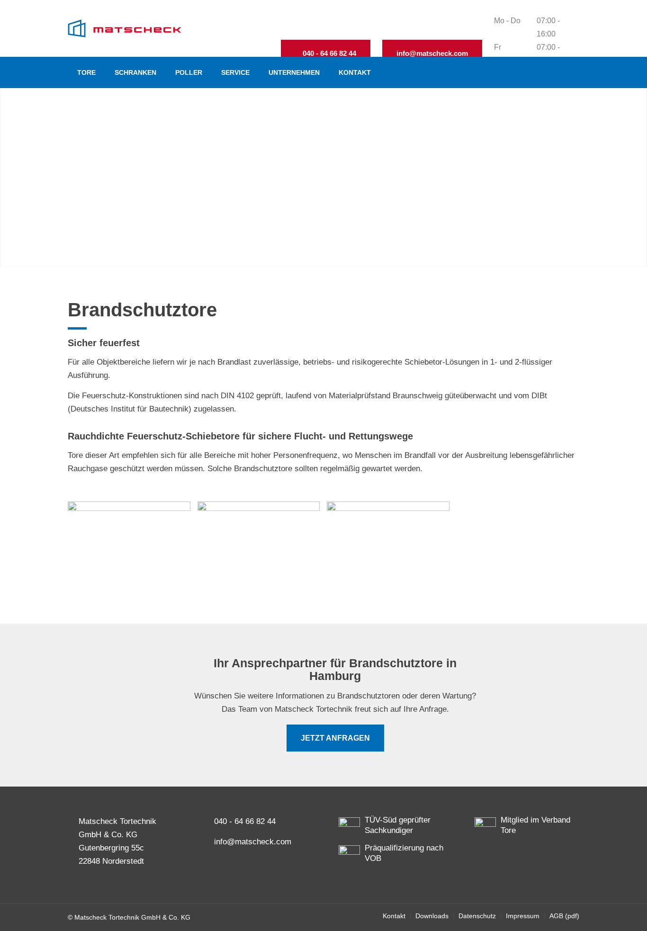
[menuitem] (86, 72)
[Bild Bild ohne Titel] (133, 545)
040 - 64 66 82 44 (245, 821)
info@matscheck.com (252, 841)
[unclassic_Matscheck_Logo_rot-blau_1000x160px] (124, 28)
